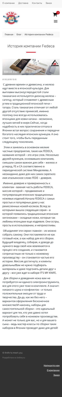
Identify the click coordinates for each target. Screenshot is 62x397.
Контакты (37, 3)
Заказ (49, 3)
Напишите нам (52, 365)
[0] (55, 14)
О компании (8, 3)
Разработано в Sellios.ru (13, 357)
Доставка (23, 3)
